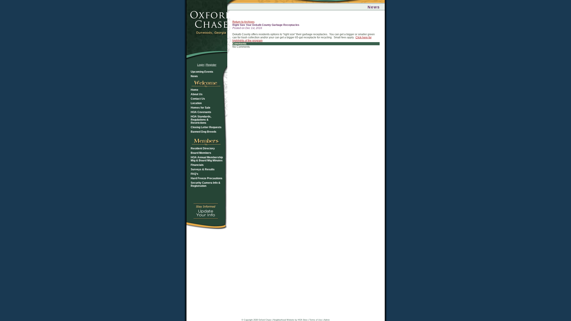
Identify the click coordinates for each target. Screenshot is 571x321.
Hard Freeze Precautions (206, 178)
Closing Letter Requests (206, 127)
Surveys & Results (203, 169)
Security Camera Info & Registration (205, 184)
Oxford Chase (265, 320)
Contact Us (198, 98)
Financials (197, 165)
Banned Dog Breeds (203, 131)
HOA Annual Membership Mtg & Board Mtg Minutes (207, 159)
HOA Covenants (201, 112)
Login (200, 64)
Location (196, 103)
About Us (197, 94)
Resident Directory (203, 148)
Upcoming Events (202, 71)
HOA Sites (303, 320)
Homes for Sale (200, 107)
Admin (327, 320)
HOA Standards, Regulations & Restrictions (201, 119)
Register (211, 64)
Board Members (201, 152)
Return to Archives (243, 21)
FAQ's (194, 173)
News (194, 76)
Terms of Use (315, 320)
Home (194, 89)
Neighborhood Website (283, 320)
